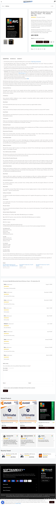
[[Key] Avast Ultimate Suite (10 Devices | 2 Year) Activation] (27, 410)
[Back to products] (51, 6)
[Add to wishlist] (53, 42)
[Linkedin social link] (40, 49)
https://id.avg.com (22, 73)
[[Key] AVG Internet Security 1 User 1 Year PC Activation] (45, 410)
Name (4, 383)
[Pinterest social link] (38, 49)
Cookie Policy (19, 503)
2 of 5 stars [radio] (10, 368)
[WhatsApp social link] (42, 49)
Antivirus (7, 6)
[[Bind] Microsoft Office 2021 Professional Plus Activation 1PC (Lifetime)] (3, 455)
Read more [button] (5, 444)
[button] (4, 28)
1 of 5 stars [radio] (9, 368)
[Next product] (52, 6)
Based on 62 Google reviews (46, 477)
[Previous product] (50, 6)
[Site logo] (28, 1)
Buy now (46, 41)
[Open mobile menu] (1, 2)
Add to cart (39, 41)
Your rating (5, 368)
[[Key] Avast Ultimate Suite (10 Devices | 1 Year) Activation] (9, 410)
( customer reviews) (40, 17)
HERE (28, 78)
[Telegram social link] (44, 49)
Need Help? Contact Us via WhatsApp (42, 45)
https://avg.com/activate (36, 61)
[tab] (6, 59)
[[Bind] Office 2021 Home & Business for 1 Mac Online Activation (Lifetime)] (21, 455)
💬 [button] (2, 502)
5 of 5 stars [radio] (13, 368)
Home (3, 6)
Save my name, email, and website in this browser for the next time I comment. (19, 387)
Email (29, 383)
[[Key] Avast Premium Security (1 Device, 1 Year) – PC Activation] (40, 455)
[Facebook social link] (34, 49)
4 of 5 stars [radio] (12, 368)
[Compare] (51, 42)
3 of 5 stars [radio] (11, 368)
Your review (5, 370)
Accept (51, 502)
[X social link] (36, 49)
